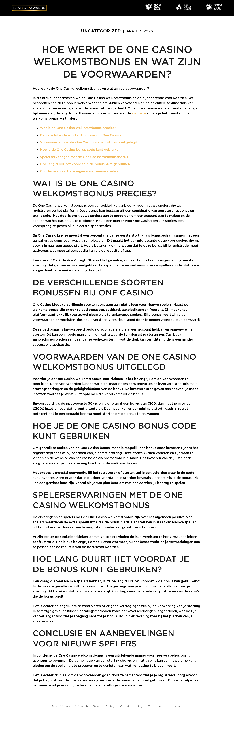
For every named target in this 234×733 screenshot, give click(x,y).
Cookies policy (131, 706)
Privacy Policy (104, 706)
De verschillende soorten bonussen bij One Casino (80, 135)
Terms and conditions (164, 706)
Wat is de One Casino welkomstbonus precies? (78, 128)
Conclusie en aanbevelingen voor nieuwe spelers (79, 171)
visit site (139, 113)
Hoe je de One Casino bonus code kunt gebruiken (80, 149)
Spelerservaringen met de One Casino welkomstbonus (84, 157)
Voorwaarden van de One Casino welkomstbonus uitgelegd (88, 142)
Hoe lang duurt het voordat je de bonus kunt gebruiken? (85, 164)
